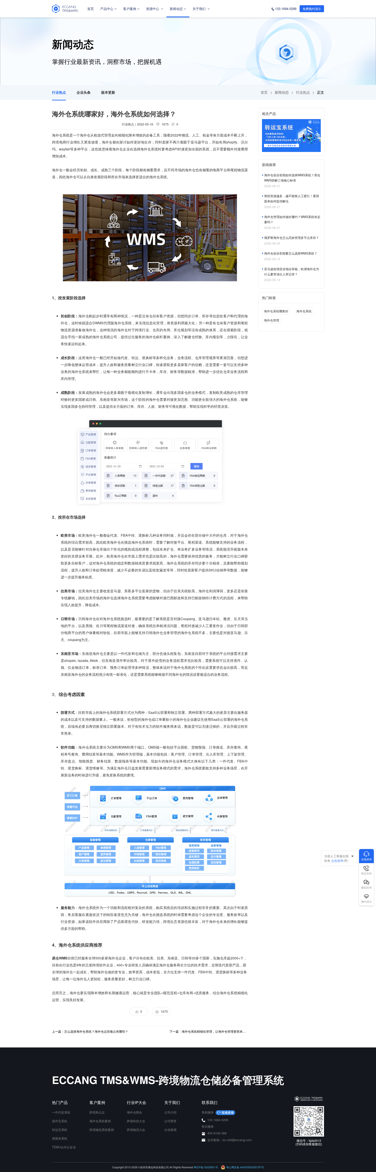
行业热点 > (306, 92)
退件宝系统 (59, 1121)
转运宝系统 (59, 1129)
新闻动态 (176, 8)
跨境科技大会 (136, 1121)
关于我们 (199, 8)
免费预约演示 (312, 9)
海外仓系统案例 (100, 1121)
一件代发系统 (61, 1112)
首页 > (268, 92)
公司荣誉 (170, 1121)
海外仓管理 (271, 320)
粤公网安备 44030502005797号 (245, 1167)
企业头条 (84, 92)
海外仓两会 (134, 1112)
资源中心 (153, 8)
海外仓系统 (158, 176)
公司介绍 (170, 1112)
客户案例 (129, 8)
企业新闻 (170, 1129)
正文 (320, 92)
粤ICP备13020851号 (206, 1167)
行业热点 (59, 92)
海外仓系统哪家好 (276, 311)
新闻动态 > (285, 92)
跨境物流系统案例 (101, 1129)
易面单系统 (59, 1138)
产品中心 (106, 8)
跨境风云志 (97, 1112)
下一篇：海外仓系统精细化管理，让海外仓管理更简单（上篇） (209, 1031)
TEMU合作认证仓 (64, 1147)
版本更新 (108, 92)
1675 (163, 1011)
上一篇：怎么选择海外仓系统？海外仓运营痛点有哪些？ (90, 1031)
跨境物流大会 (136, 1129)
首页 (90, 8)
